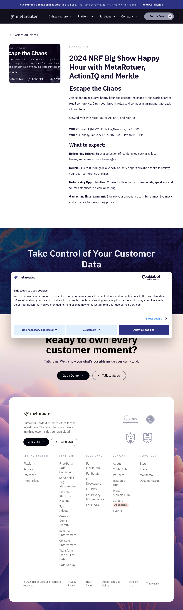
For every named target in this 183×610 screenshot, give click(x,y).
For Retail (92, 473)
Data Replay (67, 565)
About (117, 463)
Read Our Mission (152, 4)
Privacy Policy (72, 583)
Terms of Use (134, 583)
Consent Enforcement (67, 543)
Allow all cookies (143, 329)
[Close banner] (168, 277)
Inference (29, 475)
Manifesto (146, 475)
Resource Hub (119, 483)
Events (117, 511)
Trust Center (89, 583)
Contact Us (120, 469)
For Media (92, 505)
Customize (89, 329)
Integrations (31, 480)
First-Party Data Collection (66, 468)
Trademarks (153, 583)
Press (143, 469)
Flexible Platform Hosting (65, 496)
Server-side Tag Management (68, 482)
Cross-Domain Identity (64, 521)
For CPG (91, 489)
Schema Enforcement (67, 533)
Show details (154, 318)
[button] (60, 16)
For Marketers (93, 466)
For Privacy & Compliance (95, 497)
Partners (118, 475)
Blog (143, 463)
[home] (24, 16)
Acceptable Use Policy (111, 583)
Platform (83, 16)
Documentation (150, 480)
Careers (120, 502)
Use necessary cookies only (39, 329)
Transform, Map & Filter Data (67, 555)
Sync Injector (66, 508)
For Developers (93, 481)
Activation (29, 469)
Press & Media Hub (121, 493)
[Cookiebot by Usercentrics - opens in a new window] (144, 277)
